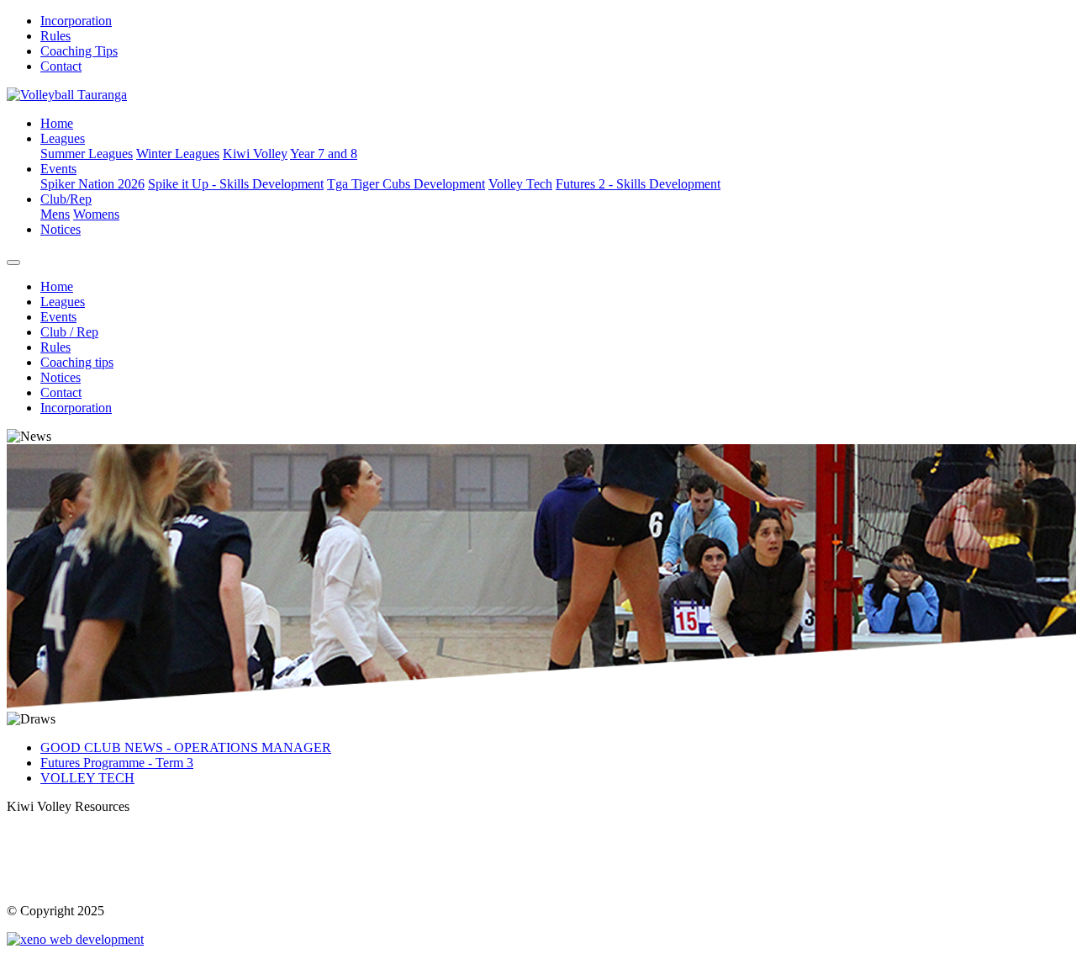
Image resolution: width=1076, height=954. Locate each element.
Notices (60, 229)
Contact (61, 66)
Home (56, 123)
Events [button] (58, 169)
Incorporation (76, 20)
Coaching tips (76, 362)
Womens (96, 214)
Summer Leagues (86, 153)
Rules (55, 36)
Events (58, 317)
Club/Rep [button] (66, 199)
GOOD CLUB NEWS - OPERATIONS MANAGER (185, 747)
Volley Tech (520, 184)
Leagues (62, 301)
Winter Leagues (177, 153)
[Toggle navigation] (13, 262)
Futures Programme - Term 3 (116, 762)
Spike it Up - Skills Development (236, 184)
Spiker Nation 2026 (92, 184)
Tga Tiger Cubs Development (406, 184)
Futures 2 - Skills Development (638, 184)
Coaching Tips (79, 51)
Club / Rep (69, 332)
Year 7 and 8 (323, 153)
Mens (55, 214)
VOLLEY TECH (87, 778)
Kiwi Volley (255, 153)
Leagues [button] (62, 138)
